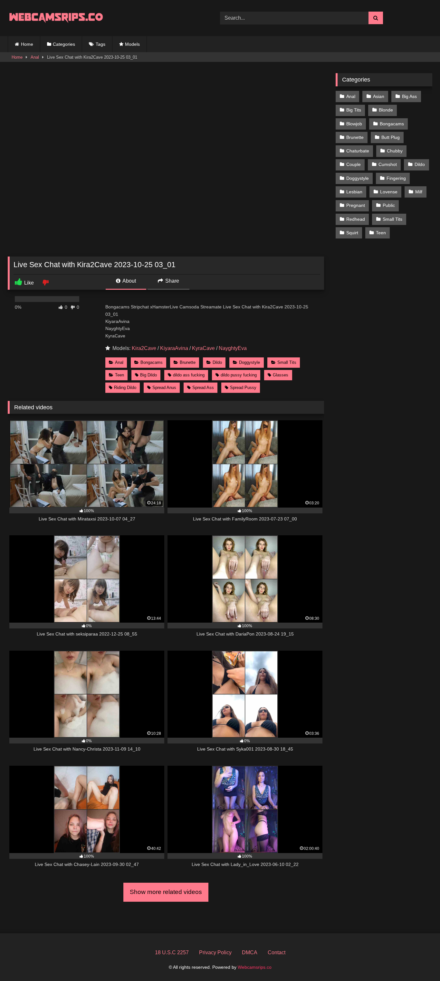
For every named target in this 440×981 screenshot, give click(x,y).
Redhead (355, 219)
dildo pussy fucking (239, 375)
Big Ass (409, 96)
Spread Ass (203, 387)
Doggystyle (249, 362)
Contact (276, 952)
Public (389, 205)
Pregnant (355, 205)
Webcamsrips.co (255, 967)
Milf (418, 191)
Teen (119, 375)
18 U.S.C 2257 (172, 952)
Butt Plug (390, 137)
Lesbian (354, 191)
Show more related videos (166, 892)
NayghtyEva (233, 348)
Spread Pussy (243, 387)
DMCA (249, 952)
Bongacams (151, 362)
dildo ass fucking (189, 375)
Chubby (395, 150)
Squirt (352, 232)
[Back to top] (420, 962)
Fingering (396, 178)
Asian (378, 96)
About (128, 281)
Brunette (188, 362)
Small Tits (286, 362)
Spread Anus (164, 387)
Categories (64, 44)
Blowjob (354, 123)
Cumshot (387, 164)
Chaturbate (357, 150)
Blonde (386, 109)
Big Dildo (148, 375)
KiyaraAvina (174, 348)
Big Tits (353, 109)
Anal (35, 57)
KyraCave (203, 348)
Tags (100, 44)
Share (171, 281)
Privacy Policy (215, 952)
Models (132, 44)
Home (27, 44)
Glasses (280, 375)
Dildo (217, 362)
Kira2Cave (144, 348)
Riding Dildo (125, 387)
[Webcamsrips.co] (56, 18)
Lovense (388, 191)
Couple (353, 164)
